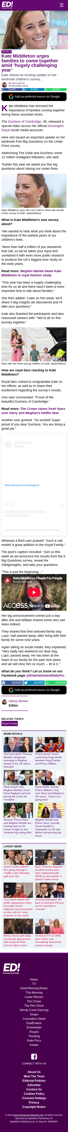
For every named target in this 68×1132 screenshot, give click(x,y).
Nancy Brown (18, 83)
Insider (34, 1044)
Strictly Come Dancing (34, 1010)
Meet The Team (34, 1076)
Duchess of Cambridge (24, 121)
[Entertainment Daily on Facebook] (34, 1056)
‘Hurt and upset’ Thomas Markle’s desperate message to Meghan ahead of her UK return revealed (18, 760)
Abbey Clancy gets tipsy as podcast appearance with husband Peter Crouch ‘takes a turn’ (17, 940)
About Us (34, 1072)
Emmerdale (34, 1027)
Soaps (34, 1014)
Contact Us (34, 1089)
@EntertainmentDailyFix (45, 675)
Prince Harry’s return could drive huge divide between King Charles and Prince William (48, 758)
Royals (6, 52)
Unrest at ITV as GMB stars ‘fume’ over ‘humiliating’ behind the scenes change (48, 940)
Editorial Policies (34, 1080)
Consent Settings (34, 1098)
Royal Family (9, 723)
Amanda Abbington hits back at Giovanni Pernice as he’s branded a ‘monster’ (49, 904)
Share (12, 89)
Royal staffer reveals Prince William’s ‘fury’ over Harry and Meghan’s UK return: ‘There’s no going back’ (49, 793)
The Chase (34, 1001)
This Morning (34, 992)
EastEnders (34, 1023)
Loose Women (34, 996)
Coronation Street (34, 1018)
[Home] (7, 5)
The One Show (34, 1005)
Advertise (34, 1085)
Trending (34, 1036)
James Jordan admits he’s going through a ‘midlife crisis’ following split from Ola (16, 871)
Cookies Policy (34, 1093)
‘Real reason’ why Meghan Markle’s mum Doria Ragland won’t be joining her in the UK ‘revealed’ (17, 793)
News (34, 979)
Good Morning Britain (34, 988)
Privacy (34, 1102)
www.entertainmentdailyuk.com (28, 1115)
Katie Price (34, 1040)
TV (34, 983)
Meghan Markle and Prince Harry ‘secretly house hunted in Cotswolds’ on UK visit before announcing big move (48, 827)
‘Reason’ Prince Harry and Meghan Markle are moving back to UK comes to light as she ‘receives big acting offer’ (18, 826)
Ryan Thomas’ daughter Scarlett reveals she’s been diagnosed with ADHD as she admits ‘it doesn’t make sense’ (49, 873)
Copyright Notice (34, 1106)
